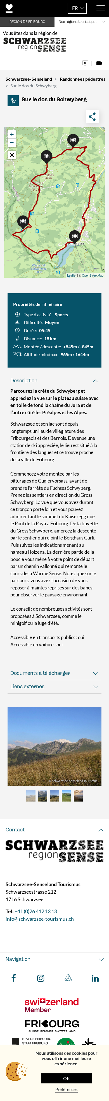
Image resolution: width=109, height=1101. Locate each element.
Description (23, 381)
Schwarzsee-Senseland (29, 78)
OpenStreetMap (92, 275)
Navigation (18, 959)
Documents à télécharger (40, 673)
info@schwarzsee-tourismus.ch (40, 919)
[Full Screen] (12, 155)
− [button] (12, 142)
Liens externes (27, 686)
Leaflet (71, 275)
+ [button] (12, 134)
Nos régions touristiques (78, 22)
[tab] (54, 380)
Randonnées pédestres (82, 78)
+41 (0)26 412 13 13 (36, 911)
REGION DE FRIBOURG (27, 22)
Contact (15, 830)
